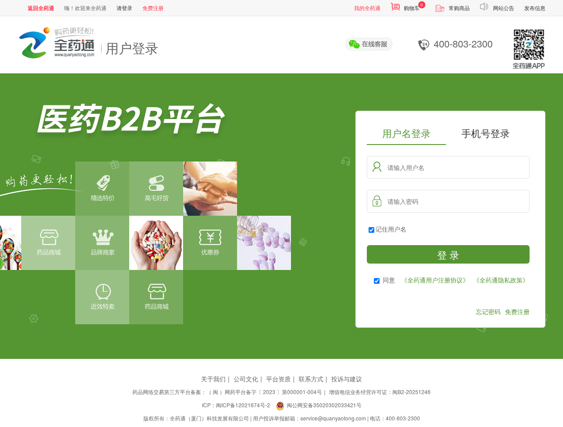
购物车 (412, 7)
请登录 (124, 7)
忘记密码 (488, 311)
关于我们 (213, 378)
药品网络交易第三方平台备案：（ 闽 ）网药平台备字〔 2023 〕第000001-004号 (227, 391)
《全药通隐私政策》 (501, 279)
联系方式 (311, 378)
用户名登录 (406, 133)
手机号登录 (485, 133)
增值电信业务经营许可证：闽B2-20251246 (380, 391)
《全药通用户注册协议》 (435, 279)
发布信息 (534, 7)
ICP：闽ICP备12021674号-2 (236, 405)
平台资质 (278, 378)
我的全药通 (367, 7)
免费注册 (153, 7)
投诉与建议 (346, 378)
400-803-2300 (463, 44)
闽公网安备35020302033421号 (324, 405)
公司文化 (246, 378)
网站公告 (503, 7)
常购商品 (459, 7)
